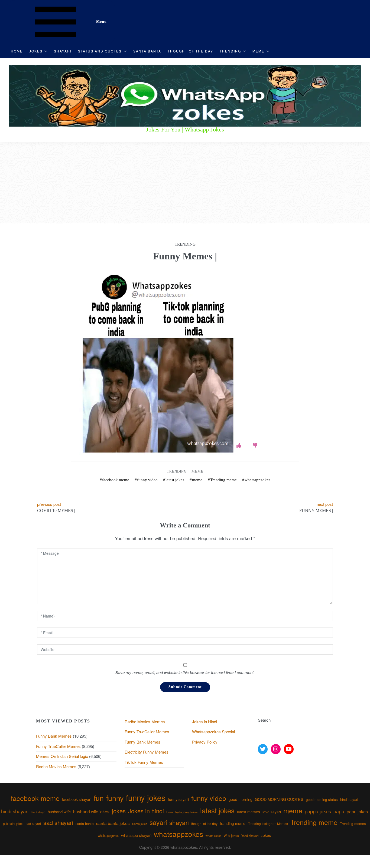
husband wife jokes (91, 811)
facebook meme (115, 480)
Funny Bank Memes (54, 736)
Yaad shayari (249, 835)
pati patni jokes (13, 823)
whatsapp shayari (136, 835)
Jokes (36, 51)
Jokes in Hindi (204, 721)
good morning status (322, 799)
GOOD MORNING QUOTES (279, 799)
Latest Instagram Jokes (182, 812)
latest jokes (174, 480)
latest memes (248, 811)
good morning (240, 799)
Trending (230, 51)
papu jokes (357, 811)
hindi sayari (349, 799)
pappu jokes (318, 811)
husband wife (59, 811)
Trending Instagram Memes (268, 823)
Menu (101, 21)
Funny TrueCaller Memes (58, 746)
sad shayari (58, 822)
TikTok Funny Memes (144, 762)
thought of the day (204, 823)
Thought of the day (190, 51)
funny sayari (178, 799)
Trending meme (223, 480)
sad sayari (33, 823)
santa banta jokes (113, 823)
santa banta (85, 823)
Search (264, 720)
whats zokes (213, 836)
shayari (179, 822)
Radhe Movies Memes (56, 766)
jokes (119, 811)
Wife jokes (231, 835)
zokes (266, 835)
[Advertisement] (185, 183)
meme (197, 480)
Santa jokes (139, 823)
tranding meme (232, 823)
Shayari (63, 51)
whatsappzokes (257, 480)
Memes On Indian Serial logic (62, 756)
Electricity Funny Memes (146, 752)
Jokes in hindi (146, 811)
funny (115, 798)
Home (17, 51)
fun (99, 798)
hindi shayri (38, 812)
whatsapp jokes (108, 835)
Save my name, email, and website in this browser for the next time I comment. (185, 672)
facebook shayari (76, 799)
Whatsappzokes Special (213, 731)
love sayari (271, 811)
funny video (147, 480)
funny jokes (145, 797)
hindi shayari (14, 811)
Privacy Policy (205, 742)
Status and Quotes (100, 51)
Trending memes (353, 823)
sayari (158, 822)
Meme (258, 51)
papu (338, 811)
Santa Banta (147, 51)
